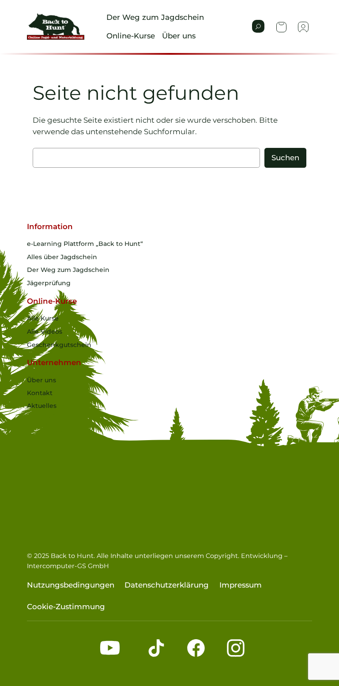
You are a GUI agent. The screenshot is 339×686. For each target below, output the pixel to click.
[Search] (258, 26)
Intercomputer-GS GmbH (68, 566)
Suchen (285, 157)
